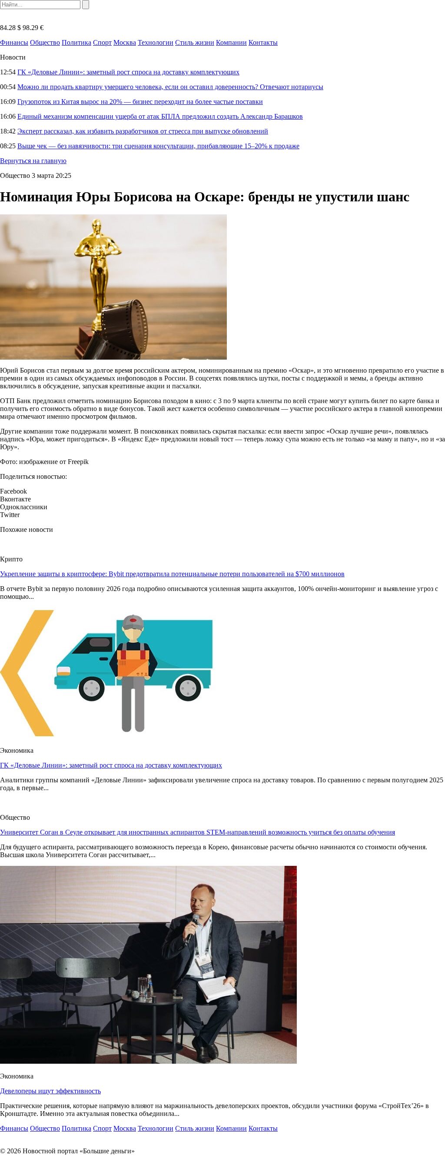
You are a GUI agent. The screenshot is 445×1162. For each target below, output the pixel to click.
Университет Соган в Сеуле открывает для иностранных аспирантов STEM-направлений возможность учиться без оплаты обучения (197, 832)
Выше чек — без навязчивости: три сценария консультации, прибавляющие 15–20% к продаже (158, 146)
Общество (45, 42)
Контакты (263, 42)
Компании (231, 42)
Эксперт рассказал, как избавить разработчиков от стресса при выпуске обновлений (142, 131)
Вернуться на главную (33, 160)
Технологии (155, 42)
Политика (76, 42)
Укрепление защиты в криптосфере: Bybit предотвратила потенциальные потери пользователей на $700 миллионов (172, 574)
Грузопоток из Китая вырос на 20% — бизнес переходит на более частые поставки (140, 101)
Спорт (102, 42)
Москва (124, 42)
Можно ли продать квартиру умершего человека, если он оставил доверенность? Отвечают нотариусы (170, 86)
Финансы (14, 42)
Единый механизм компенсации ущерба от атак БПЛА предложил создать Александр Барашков (160, 116)
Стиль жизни (194, 42)
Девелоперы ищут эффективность (50, 1091)
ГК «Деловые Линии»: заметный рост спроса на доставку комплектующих (128, 72)
